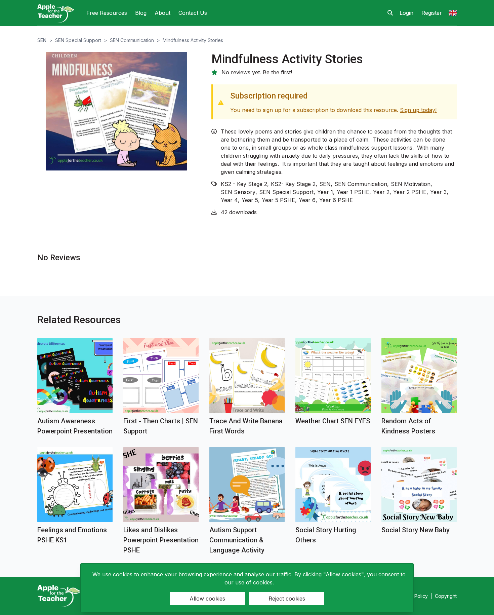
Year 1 (325, 192)
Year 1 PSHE (353, 192)
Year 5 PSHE (278, 200)
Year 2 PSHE (409, 192)
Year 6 (307, 200)
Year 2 (381, 192)
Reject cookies (287, 598)
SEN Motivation (410, 184)
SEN (41, 40)
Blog (141, 12)
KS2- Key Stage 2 (293, 184)
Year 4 (229, 200)
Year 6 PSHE (336, 200)
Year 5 (250, 200)
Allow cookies (207, 598)
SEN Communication (132, 40)
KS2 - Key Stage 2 (244, 184)
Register (431, 12)
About (162, 12)
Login (406, 12)
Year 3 (438, 192)
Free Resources (106, 12)
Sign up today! (418, 110)
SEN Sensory (238, 192)
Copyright (446, 596)
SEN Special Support (78, 40)
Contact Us (192, 12)
